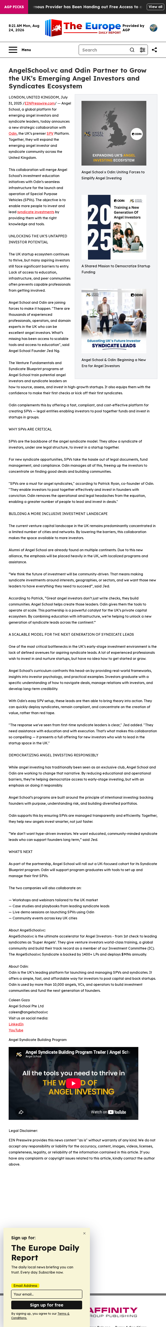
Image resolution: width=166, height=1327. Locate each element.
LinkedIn (16, 1024)
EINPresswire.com (40, 103)
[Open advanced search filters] (142, 50)
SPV (50, 133)
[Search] (132, 50)
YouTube (16, 1030)
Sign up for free (46, 1305)
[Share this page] (154, 49)
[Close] (84, 1233)
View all (155, 7)
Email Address (25, 1285)
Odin (13, 133)
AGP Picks (14, 7)
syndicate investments (35, 212)
